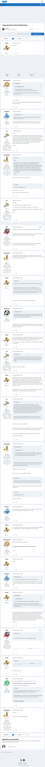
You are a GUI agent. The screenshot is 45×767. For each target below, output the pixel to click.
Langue (20, 762)
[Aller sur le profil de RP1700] (7, 510)
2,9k (7, 141)
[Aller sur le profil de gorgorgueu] (7, 159)
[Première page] (2, 39)
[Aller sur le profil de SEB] (3, 29)
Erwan (6, 43)
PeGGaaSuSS (6, 80)
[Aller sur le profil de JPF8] (7, 683)
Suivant (19, 38)
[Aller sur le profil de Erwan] (7, 47)
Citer (16, 53)
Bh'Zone (15, 29)
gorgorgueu (7, 155)
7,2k (7, 318)
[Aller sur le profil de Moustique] (7, 312)
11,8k (7, 516)
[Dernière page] (23, 39)
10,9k (7, 90)
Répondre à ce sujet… (12, 746)
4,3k (7, 121)
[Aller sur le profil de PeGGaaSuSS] (7, 84)
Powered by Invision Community (22, 765)
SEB (8, 28)
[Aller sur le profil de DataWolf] (7, 115)
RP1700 (7, 506)
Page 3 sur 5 (27, 38)
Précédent (6, 38)
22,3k (7, 53)
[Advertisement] (14, 15)
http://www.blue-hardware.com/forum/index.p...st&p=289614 (24, 683)
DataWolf (6, 111)
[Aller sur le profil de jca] (7, 135)
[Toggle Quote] (14, 83)
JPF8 (6, 678)
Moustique (7, 308)
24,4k (7, 263)
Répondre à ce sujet (37, 33)
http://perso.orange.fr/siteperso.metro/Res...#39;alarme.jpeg (24, 546)
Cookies (24, 762)
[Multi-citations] (13, 53)
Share (32, 29)
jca (7, 131)
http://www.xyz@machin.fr (19, 701)
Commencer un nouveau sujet (23, 33)
